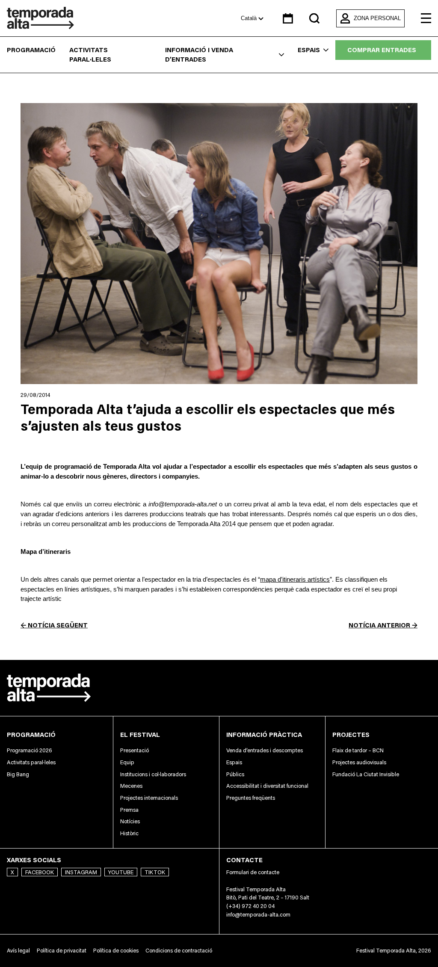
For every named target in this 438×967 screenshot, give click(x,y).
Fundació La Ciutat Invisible (365, 774)
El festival (140, 734)
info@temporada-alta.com (258, 914)
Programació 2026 (29, 750)
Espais (309, 49)
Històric (129, 833)
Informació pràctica (264, 734)
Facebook (39, 872)
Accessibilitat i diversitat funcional (267, 786)
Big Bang (18, 774)
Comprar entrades (381, 49)
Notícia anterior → (383, 625)
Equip (127, 762)
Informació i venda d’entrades (199, 54)
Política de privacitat (61, 950)
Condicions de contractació (178, 950)
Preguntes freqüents (250, 797)
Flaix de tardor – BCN (358, 750)
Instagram (81, 872)
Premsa (129, 809)
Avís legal (18, 950)
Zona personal (377, 18)
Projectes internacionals (149, 797)
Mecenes (131, 786)
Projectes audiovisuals (359, 762)
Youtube (120, 872)
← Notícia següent (54, 625)
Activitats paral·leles (90, 54)
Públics (235, 774)
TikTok (155, 872)
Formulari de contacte (252, 872)
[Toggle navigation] (426, 18)
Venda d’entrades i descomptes (264, 750)
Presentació (134, 750)
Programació (31, 49)
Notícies (130, 821)
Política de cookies (116, 950)
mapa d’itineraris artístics (295, 579)
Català (249, 18)
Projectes (351, 734)
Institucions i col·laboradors (153, 774)
